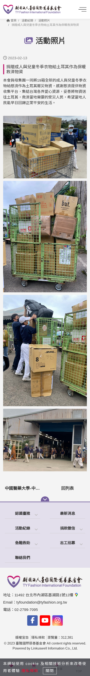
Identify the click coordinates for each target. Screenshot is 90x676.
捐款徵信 (67, 528)
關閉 (50, 671)
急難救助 (22, 543)
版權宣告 (22, 637)
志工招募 (67, 543)
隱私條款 (38, 637)
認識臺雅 (22, 513)
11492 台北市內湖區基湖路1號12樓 (44, 595)
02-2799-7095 (26, 610)
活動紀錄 (22, 528)
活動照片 (44, 20)
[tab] (22, 514)
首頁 (13, 20)
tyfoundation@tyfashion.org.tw (41, 602)
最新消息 (67, 513)
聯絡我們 (22, 558)
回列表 (67, 488)
